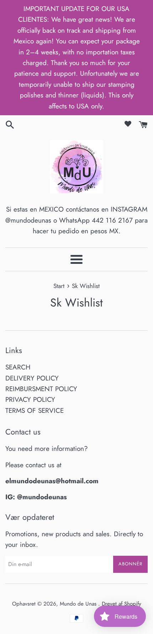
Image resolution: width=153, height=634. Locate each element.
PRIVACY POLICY (30, 399)
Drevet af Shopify (121, 604)
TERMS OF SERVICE (34, 410)
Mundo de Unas (79, 604)
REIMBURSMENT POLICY (41, 389)
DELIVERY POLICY (32, 378)
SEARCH (18, 367)
